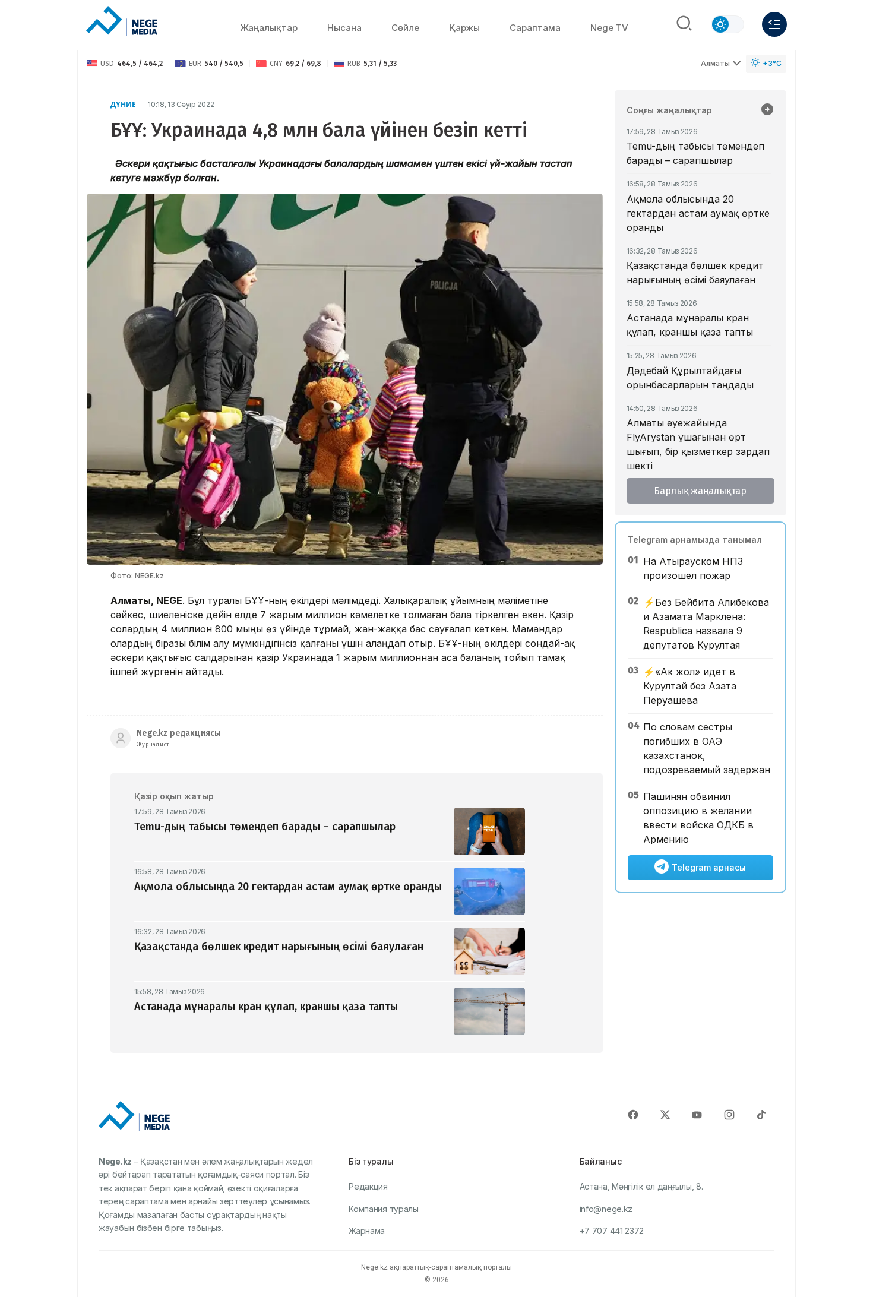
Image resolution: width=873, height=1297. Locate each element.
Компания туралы (384, 1209)
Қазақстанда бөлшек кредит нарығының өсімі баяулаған (695, 273)
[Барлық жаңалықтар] (767, 110)
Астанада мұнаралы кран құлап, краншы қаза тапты (690, 325)
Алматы (715, 63)
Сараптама (535, 27)
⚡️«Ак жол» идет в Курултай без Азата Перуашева (689, 686)
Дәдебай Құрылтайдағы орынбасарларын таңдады (690, 378)
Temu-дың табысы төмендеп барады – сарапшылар (695, 153)
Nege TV (609, 27)
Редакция (368, 1186)
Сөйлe (405, 27)
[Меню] (774, 24)
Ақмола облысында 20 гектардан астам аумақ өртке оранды (698, 213)
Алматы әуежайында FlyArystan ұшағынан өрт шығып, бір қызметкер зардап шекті (698, 444)
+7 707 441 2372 (612, 1231)
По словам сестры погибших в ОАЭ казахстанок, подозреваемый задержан (706, 748)
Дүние (123, 104)
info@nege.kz (606, 1209)
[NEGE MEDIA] (121, 21)
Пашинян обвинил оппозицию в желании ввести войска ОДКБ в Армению (698, 817)
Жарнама (367, 1231)
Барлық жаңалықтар (700, 490)
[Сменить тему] (727, 24)
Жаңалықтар (269, 27)
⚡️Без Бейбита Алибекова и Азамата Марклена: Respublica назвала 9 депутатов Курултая (706, 623)
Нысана (344, 27)
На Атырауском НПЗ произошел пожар (693, 568)
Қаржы (464, 27)
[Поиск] (684, 24)
